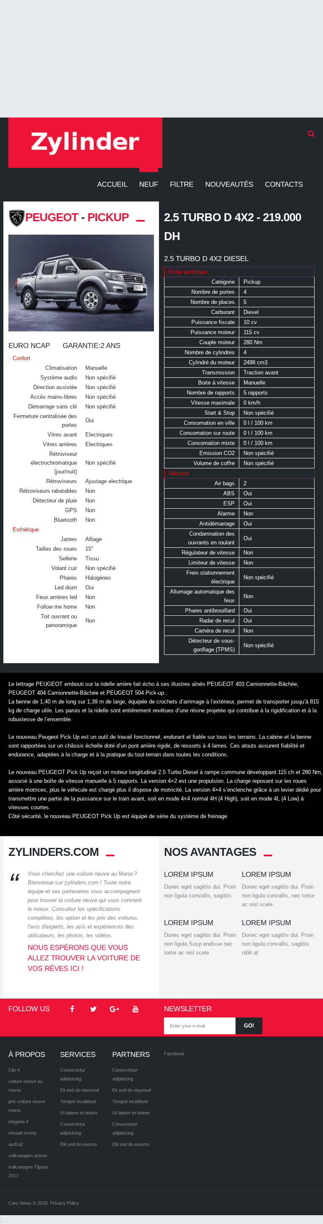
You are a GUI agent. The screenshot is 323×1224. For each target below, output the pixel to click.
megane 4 (18, 1121)
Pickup (108, 217)
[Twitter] (93, 1009)
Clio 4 (14, 1069)
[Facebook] (72, 1009)
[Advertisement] (161, 59)
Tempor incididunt (78, 1101)
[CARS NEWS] (85, 143)
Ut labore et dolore (79, 1112)
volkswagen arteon (27, 1155)
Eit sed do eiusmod (79, 1090)
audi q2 (15, 1144)
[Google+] (114, 1009)
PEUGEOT (51, 217)
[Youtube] (135, 1009)
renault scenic (22, 1132)
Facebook (174, 1053)
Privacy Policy (64, 1203)
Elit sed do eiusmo (78, 1144)
